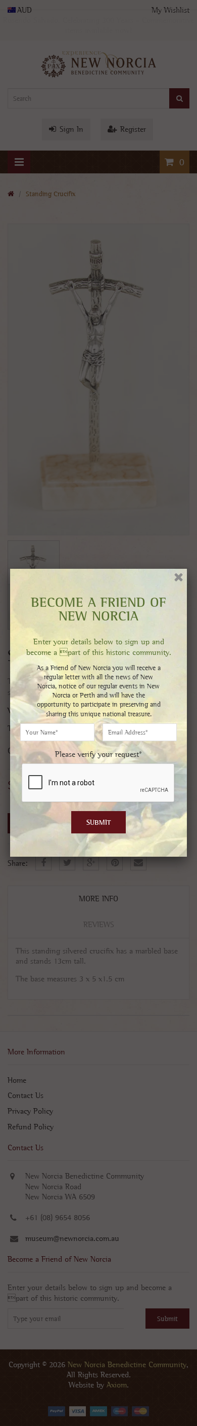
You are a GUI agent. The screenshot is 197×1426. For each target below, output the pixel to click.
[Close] (178, 577)
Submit (98, 822)
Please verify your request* (98, 754)
